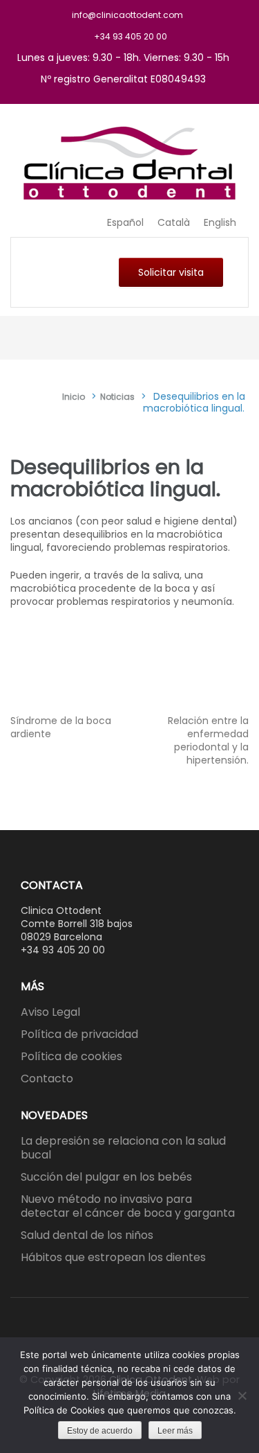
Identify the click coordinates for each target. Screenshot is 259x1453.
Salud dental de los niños (87, 1235)
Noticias (117, 397)
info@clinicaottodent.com (127, 15)
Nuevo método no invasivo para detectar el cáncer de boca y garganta (128, 1206)
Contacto (47, 1078)
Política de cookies (71, 1056)
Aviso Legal (50, 1012)
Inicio (73, 397)
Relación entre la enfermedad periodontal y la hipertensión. (208, 740)
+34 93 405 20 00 (130, 36)
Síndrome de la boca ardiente (60, 727)
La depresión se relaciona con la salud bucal (123, 1148)
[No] (242, 1395)
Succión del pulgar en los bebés (106, 1177)
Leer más (175, 1431)
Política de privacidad (79, 1034)
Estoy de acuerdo (100, 1431)
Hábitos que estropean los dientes (113, 1257)
